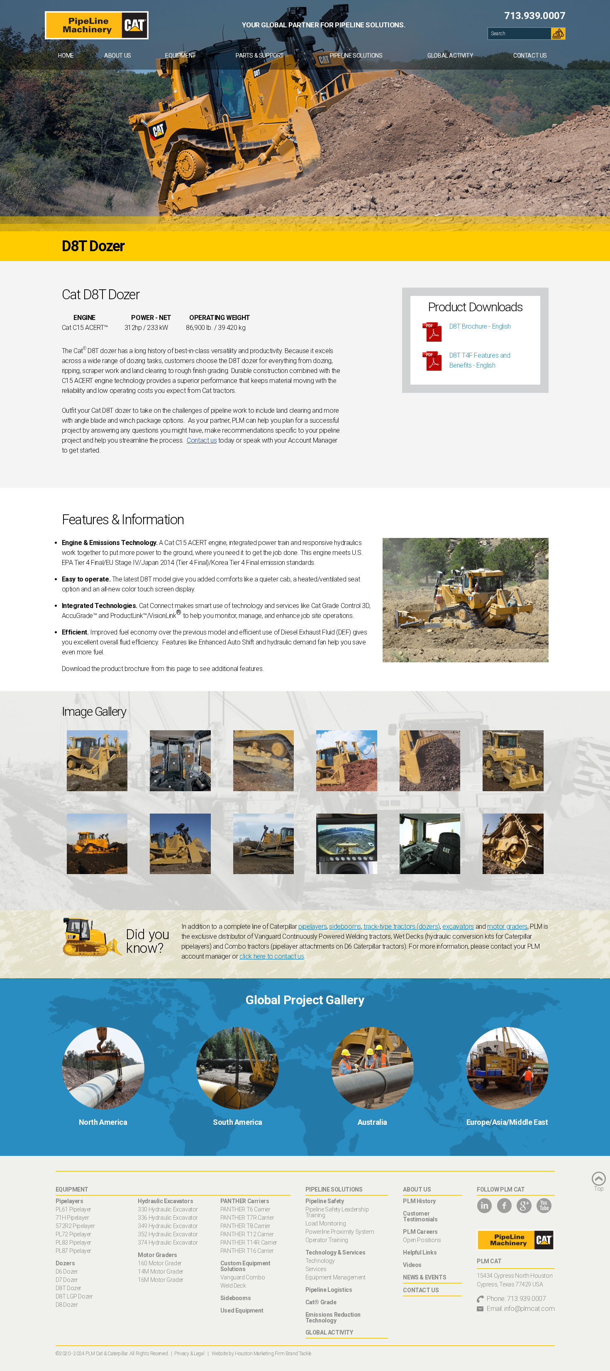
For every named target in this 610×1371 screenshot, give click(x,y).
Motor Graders (157, 1255)
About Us (117, 55)
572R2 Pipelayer (75, 1226)
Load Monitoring (325, 1223)
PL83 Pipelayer (73, 1242)
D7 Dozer (67, 1280)
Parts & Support (260, 55)
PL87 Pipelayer (73, 1251)
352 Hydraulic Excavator (168, 1234)
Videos (412, 1265)
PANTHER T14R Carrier (248, 1242)
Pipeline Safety (324, 1201)
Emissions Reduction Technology (333, 1317)
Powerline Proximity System (339, 1232)
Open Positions (422, 1240)
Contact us (202, 440)
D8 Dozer (67, 1305)
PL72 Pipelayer (73, 1234)
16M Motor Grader (160, 1280)
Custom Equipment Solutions (245, 1266)
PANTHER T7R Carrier (247, 1218)
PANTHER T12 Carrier (246, 1234)
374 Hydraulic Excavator (168, 1242)
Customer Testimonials (420, 1216)
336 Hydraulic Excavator (168, 1218)
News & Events (424, 1277)
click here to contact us (271, 956)
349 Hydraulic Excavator (168, 1226)
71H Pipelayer (72, 1218)
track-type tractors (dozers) (402, 926)
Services (316, 1269)
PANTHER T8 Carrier (245, 1226)
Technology (320, 1261)
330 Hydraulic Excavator (168, 1209)
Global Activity (450, 55)
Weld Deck (233, 1286)
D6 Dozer (67, 1271)
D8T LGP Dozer (74, 1296)
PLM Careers (420, 1232)
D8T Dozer (68, 1288)
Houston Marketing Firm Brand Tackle (273, 1353)
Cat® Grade (321, 1302)
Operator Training (326, 1240)
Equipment (180, 55)
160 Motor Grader (160, 1263)
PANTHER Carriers (244, 1201)
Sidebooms (235, 1298)
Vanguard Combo (242, 1277)
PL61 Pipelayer (73, 1209)
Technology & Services (335, 1252)
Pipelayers (69, 1201)
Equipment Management (335, 1277)
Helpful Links (420, 1252)
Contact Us (530, 55)
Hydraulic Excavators (165, 1201)
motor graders (507, 926)
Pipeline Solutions (356, 55)
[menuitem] (66, 55)
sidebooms (345, 926)
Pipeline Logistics (328, 1290)
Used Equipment (241, 1310)
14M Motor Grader (160, 1271)
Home (65, 55)
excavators (458, 926)
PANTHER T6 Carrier (245, 1209)
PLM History (419, 1201)
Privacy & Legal (189, 1353)
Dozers (65, 1263)
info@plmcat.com (529, 1309)
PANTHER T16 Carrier (246, 1251)
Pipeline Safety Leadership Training (337, 1212)
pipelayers (312, 926)
